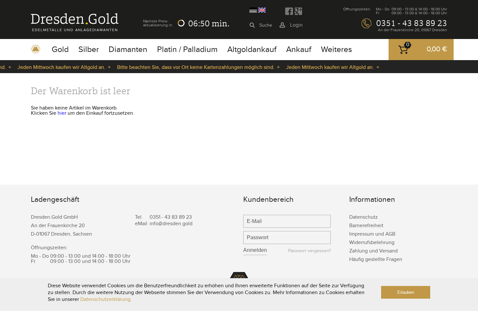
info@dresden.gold (171, 224)
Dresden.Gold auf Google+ (298, 11)
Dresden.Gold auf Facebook (289, 11)
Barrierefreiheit (366, 226)
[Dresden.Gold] (74, 30)
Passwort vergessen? (309, 251)
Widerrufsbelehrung (371, 243)
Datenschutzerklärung (105, 299)
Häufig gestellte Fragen (375, 259)
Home (35, 51)
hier (62, 113)
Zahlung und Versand (373, 251)
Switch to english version (262, 10)
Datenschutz (363, 217)
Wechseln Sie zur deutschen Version (253, 10)
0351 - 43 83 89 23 (411, 23)
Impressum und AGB (372, 234)
